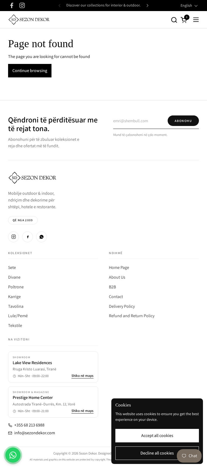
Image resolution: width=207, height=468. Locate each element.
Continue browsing (29, 70)
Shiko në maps (82, 376)
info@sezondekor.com (34, 433)
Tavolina (15, 306)
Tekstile (15, 325)
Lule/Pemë (18, 316)
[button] (174, 19)
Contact (116, 296)
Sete (12, 267)
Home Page (119, 267)
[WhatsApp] (41, 236)
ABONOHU (183, 121)
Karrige (14, 296)
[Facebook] (27, 236)
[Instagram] (13, 236)
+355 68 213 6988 (29, 425)
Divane (14, 277)
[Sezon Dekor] (29, 20)
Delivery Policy (122, 306)
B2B (112, 287)
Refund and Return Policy (131, 316)
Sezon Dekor (87, 453)
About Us (117, 277)
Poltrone (16, 287)
